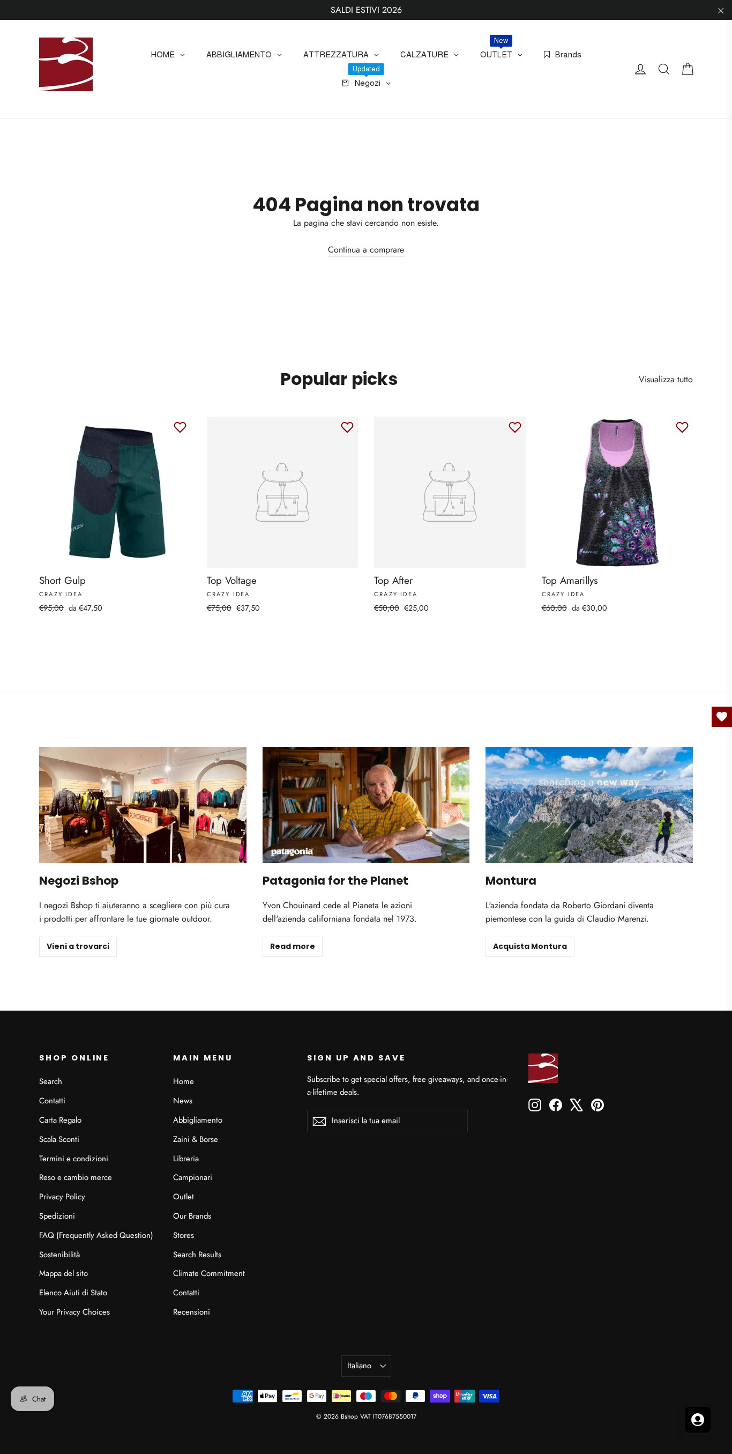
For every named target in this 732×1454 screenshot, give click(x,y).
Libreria (186, 1158)
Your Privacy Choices (74, 1312)
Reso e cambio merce (75, 1177)
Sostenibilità (59, 1254)
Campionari (192, 1177)
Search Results (197, 1254)
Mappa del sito (63, 1273)
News (182, 1101)
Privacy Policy (62, 1197)
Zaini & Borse (195, 1139)
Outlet (183, 1197)
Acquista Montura (530, 946)
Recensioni (191, 1312)
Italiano (359, 1365)
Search (50, 1081)
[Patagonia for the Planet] (366, 805)
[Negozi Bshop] (143, 805)
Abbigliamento (197, 1120)
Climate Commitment (209, 1273)
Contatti (52, 1101)
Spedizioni (57, 1216)
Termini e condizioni (73, 1158)
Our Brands (192, 1216)
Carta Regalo (60, 1120)
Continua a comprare (366, 249)
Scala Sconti (59, 1139)
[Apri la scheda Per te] (698, 1420)
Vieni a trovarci (78, 946)
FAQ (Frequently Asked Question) (96, 1235)
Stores (183, 1235)
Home (183, 1081)
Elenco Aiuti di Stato (73, 1293)
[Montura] (589, 805)
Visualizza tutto (666, 379)
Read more (292, 946)
